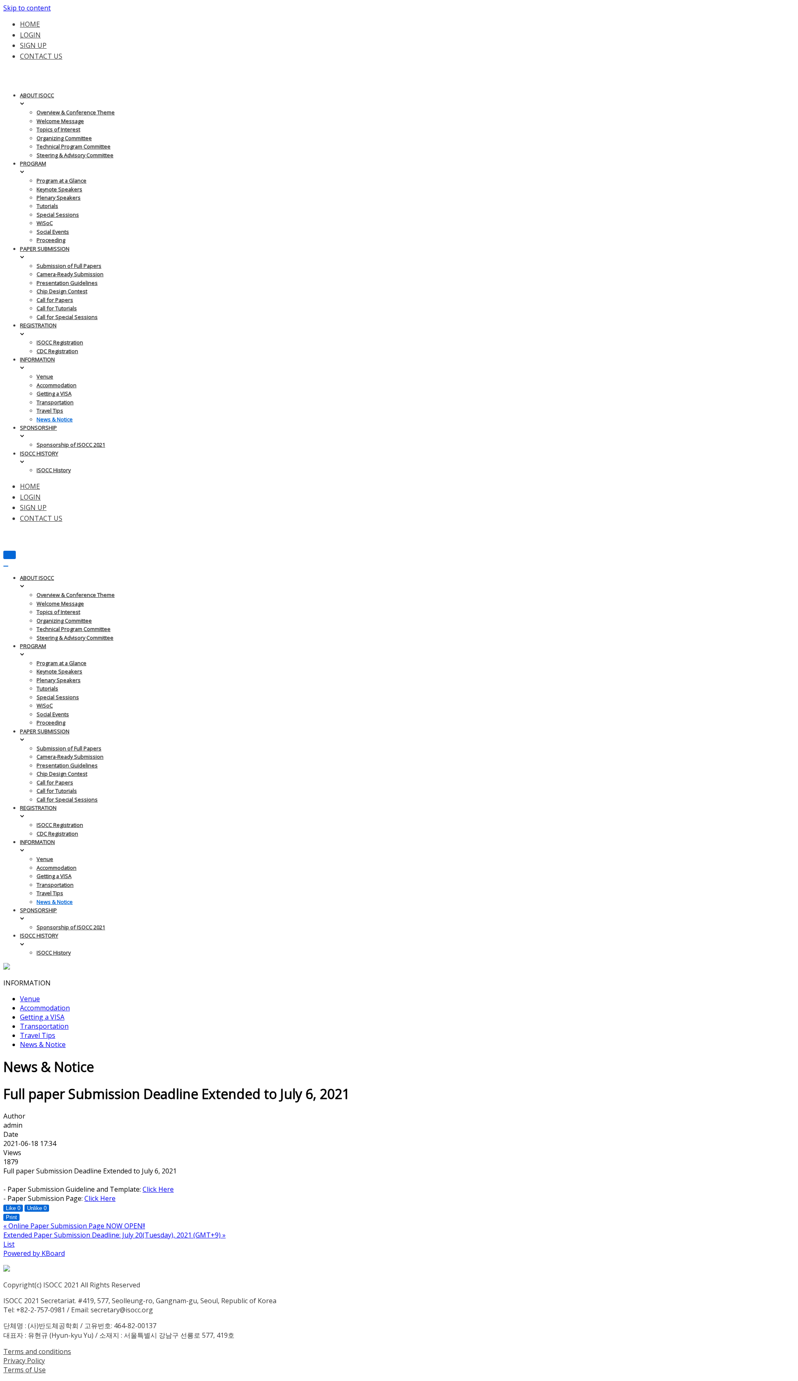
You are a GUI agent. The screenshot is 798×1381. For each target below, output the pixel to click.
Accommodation (56, 385)
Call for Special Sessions (67, 317)
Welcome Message (60, 121)
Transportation (55, 402)
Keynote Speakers (59, 189)
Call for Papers (55, 300)
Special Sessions (58, 214)
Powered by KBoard (34, 1253)
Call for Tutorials (57, 308)
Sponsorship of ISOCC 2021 (71, 444)
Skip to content (27, 7)
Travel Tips (50, 410)
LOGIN (30, 35)
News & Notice (55, 419)
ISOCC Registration (60, 342)
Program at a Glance (61, 180)
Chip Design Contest (62, 291)
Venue (45, 376)
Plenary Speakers (59, 197)
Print (11, 1217)
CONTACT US (41, 56)
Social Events (53, 231)
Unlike (37, 1208)
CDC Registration (57, 351)
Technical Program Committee (74, 146)
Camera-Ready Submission (70, 274)
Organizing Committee (64, 138)
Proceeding (51, 240)
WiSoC (45, 223)
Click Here (158, 1189)
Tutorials (47, 206)
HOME (30, 24)
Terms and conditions (37, 1351)
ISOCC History (54, 470)
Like (13, 1208)
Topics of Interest (58, 129)
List (9, 1244)
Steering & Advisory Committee (75, 155)
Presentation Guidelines (67, 283)
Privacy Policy (24, 1360)
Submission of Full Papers (69, 266)
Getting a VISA (54, 393)
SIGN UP (33, 45)
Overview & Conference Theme (76, 112)
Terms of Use (24, 1369)
